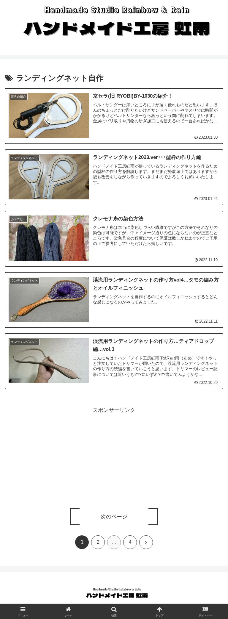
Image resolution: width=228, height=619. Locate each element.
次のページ (114, 517)
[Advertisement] (114, 456)
